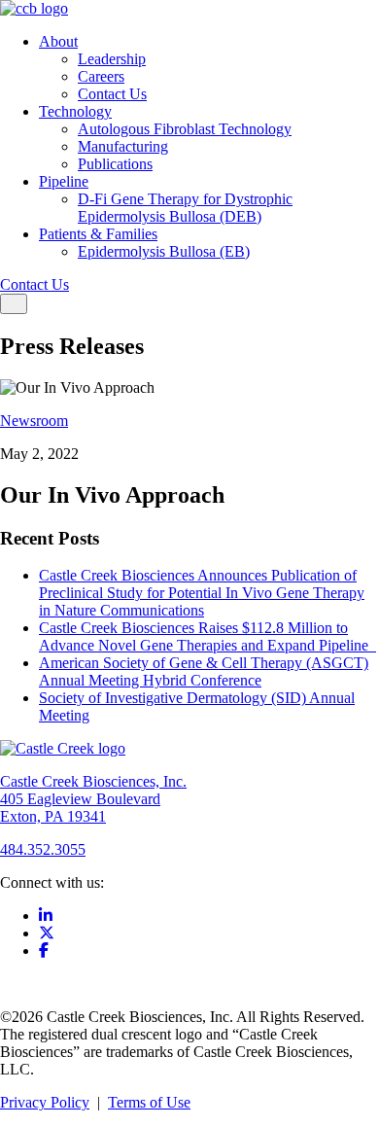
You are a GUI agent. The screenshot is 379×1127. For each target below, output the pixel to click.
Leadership (112, 59)
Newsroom (34, 420)
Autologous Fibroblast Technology (185, 129)
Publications (115, 164)
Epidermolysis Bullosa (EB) (164, 251)
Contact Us (112, 94)
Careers (101, 76)
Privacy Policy (44, 1102)
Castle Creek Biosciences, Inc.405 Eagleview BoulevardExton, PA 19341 (93, 799)
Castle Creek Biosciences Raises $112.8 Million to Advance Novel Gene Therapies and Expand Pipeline (207, 636)
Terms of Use (149, 1102)
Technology (75, 111)
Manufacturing (123, 146)
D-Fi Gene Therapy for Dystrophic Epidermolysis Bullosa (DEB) (185, 208)
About (58, 41)
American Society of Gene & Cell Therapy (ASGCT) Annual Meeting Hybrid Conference (203, 671)
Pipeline (63, 181)
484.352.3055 (43, 849)
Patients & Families (98, 234)
